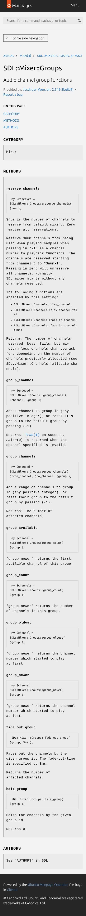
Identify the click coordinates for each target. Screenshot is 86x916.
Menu (75, 5)
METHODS (11, 120)
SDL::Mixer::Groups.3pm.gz (59, 55)
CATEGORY (11, 114)
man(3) (25, 55)
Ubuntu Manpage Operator (48, 884)
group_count (17, 575)
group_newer (17, 675)
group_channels (20, 457)
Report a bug (13, 94)
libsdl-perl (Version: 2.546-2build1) (48, 89)
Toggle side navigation (27, 38)
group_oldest (18, 623)
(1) (32, 435)
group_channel (19, 380)
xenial (8, 55)
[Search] (79, 20)
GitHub (12, 890)
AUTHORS (10, 127)
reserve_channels (23, 189)
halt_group (16, 789)
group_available (22, 528)
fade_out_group (20, 727)
